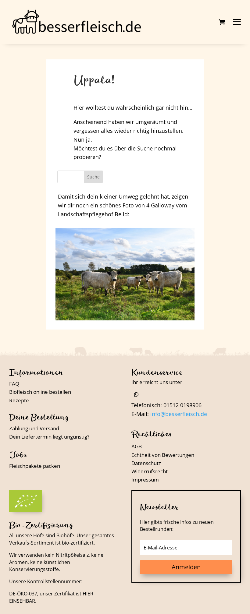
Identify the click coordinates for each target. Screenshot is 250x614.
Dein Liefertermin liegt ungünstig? (49, 436)
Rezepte (19, 400)
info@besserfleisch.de (178, 414)
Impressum (145, 479)
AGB (136, 446)
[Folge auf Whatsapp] (136, 394)
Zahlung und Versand (34, 428)
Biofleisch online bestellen (40, 391)
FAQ (14, 383)
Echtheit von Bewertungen (162, 454)
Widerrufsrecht (149, 471)
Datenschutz (146, 463)
